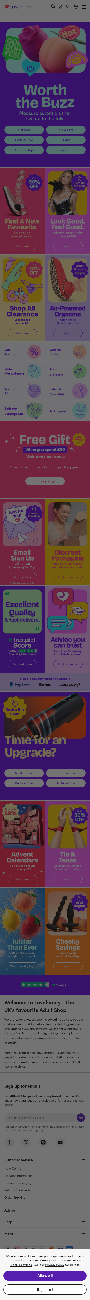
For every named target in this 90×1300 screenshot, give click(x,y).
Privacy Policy (54, 1265)
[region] (45, 1274)
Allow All (45, 1275)
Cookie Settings (21, 1265)
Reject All (45, 1289)
